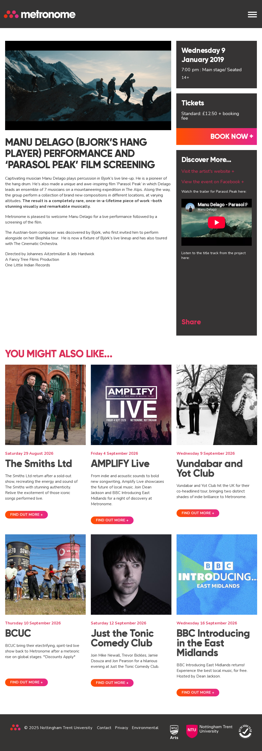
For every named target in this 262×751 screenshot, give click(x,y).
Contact (104, 727)
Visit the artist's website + (207, 171)
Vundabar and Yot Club (210, 468)
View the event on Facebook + (212, 182)
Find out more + (26, 514)
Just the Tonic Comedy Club (122, 638)
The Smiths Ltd (38, 463)
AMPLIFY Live (120, 463)
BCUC (18, 633)
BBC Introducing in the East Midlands (213, 643)
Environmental (145, 727)
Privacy (121, 727)
